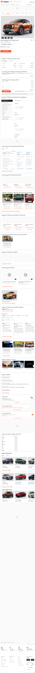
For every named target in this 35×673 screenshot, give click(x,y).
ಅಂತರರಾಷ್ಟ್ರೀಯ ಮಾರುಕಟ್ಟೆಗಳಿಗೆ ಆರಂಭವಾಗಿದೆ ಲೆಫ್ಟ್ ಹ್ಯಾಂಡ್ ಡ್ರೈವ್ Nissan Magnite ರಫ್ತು (29, 349)
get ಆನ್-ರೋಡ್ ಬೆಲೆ (7, 46)
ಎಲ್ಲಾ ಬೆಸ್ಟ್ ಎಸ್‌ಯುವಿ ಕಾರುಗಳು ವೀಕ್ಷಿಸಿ (6, 486)
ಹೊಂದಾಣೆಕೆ (13, 168)
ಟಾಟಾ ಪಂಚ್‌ (4, 184)
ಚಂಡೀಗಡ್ (3, 450)
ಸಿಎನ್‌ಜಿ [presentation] (3, 148)
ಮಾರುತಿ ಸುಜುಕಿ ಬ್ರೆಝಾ (18, 482)
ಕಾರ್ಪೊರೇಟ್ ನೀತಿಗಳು (3, 663)
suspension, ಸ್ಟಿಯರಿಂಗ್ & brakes (6, 104)
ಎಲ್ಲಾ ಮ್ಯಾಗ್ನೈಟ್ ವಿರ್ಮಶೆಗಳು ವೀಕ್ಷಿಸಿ (6, 336)
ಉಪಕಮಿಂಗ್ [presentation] (7, 455)
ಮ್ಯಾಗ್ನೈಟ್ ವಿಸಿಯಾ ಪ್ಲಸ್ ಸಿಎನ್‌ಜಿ (28, 153)
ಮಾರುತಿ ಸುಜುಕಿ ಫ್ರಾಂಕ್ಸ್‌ (28, 184)
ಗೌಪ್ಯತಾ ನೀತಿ (2, 662)
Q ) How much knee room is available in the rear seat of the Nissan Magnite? (13, 387)
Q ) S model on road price (5, 377)
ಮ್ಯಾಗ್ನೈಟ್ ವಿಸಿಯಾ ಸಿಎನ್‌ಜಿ (19, 153)
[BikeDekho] (28, 664)
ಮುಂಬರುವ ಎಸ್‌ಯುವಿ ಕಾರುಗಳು (29, 368)
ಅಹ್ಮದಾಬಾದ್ (3, 444)
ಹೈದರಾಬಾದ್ (3, 441)
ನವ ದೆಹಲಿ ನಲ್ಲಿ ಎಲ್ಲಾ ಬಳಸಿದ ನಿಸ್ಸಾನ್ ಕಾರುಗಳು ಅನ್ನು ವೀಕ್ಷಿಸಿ (11, 211)
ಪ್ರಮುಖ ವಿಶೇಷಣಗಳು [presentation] (4, 60)
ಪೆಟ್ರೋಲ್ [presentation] (6, 148)
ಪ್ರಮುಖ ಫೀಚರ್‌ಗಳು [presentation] (11, 60)
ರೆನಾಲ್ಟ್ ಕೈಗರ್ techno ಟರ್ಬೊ (18, 224)
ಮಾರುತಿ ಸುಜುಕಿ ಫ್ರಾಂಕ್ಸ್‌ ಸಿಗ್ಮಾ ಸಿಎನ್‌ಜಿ (30, 224)
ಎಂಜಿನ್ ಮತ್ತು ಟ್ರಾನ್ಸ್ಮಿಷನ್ (5, 100)
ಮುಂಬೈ (2, 438)
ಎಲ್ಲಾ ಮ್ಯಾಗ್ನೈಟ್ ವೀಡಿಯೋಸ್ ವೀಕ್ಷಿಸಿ (6, 286)
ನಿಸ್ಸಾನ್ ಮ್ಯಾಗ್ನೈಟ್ (21, 73)
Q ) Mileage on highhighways (6, 390)
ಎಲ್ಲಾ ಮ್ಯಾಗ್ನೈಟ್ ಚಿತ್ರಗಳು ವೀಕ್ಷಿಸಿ (6, 263)
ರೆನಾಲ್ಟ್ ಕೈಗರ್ (16, 184)
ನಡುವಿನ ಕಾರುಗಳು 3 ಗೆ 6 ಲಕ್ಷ (18, 368)
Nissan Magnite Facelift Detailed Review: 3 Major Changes (25, 282)
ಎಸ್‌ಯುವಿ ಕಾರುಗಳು (5, 368)
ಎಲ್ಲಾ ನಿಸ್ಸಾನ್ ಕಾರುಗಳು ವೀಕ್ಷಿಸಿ (5, 470)
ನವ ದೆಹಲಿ (8, 47)
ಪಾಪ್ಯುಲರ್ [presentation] (3, 455)
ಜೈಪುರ (2, 447)
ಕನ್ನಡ (30, 1)
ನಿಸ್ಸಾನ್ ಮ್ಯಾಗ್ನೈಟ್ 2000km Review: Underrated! (9, 281)
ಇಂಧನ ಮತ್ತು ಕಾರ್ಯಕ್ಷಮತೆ (5, 102)
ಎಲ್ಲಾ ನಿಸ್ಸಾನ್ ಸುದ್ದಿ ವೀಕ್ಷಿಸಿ (5, 355)
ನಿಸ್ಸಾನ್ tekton (4, 466)
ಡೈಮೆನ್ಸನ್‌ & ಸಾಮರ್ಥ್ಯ (4, 106)
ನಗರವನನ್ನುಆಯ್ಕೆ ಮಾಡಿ (30, 4)
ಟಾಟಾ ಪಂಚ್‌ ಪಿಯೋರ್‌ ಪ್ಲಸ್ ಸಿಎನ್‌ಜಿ (8, 224)
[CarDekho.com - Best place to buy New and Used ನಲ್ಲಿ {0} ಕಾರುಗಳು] (5, 2)
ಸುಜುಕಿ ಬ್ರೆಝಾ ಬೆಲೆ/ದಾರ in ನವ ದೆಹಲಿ (18, 484)
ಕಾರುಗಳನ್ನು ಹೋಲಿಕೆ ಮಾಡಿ (7, 227)
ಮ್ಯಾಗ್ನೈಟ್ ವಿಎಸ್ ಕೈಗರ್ (18, 187)
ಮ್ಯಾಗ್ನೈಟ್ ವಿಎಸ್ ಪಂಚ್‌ (7, 187)
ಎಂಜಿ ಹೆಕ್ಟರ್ (4, 482)
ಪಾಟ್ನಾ (2, 448)
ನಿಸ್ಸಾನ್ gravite (17, 466)
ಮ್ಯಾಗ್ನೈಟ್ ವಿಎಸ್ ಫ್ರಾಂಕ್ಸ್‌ (29, 187)
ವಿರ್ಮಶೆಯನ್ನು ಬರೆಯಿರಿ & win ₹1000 (7, 311)
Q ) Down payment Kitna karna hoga (7, 380)
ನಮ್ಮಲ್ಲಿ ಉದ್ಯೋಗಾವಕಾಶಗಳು (4, 659)
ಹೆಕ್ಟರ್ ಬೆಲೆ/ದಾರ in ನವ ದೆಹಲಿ (5, 484)
